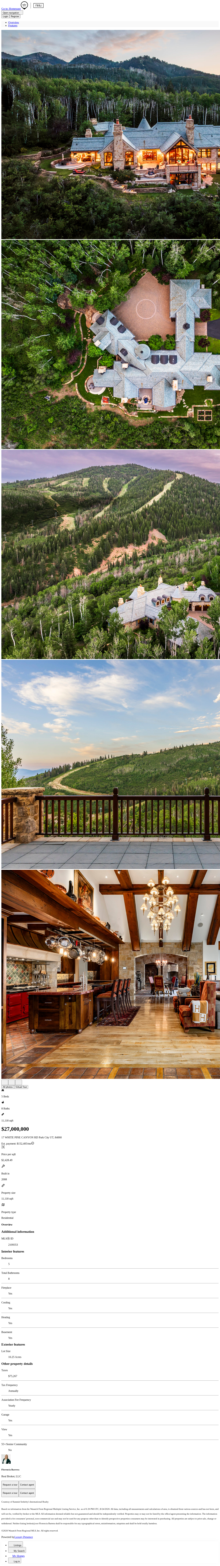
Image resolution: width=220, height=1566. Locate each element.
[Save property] (11, 1082)
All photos (8, 1087)
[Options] (4, 1082)
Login (5, 16)
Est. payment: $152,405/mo (16, 1143)
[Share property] (18, 1082)
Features (12, 25)
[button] (110, 135)
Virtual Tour (21, 1087)
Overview (13, 22)
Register (15, 16)
